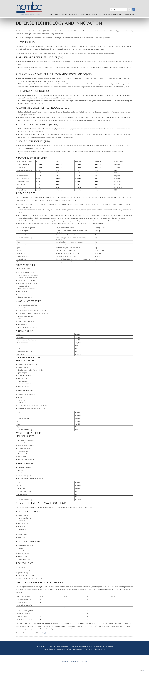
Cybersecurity (73, 15)
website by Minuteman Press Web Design (74, 661)
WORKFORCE (129, 15)
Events (64, 15)
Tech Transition (105, 15)
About (57, 15)
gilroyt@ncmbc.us (47, 633)
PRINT (145, 671)
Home (51, 15)
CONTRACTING (118, 15)
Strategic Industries (89, 15)
